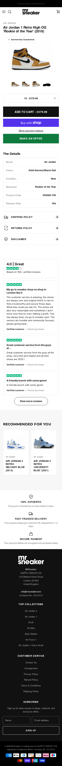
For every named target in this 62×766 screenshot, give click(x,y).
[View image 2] (25, 83)
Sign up (31, 730)
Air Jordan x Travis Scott (31, 645)
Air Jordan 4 (31, 610)
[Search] (11, 12)
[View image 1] (15, 83)
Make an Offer (31, 138)
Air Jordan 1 (31, 616)
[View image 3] (36, 83)
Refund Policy (31, 679)
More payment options (31, 130)
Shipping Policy (31, 691)
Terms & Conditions (31, 685)
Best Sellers (31, 633)
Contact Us (31, 662)
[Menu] (4, 12)
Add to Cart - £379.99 (31, 112)
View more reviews (31, 401)
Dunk (31, 622)
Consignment (31, 668)
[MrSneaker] (31, 12)
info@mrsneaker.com (31, 591)
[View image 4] (46, 83)
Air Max (31, 628)
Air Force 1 (31, 639)
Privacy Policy (31, 674)
